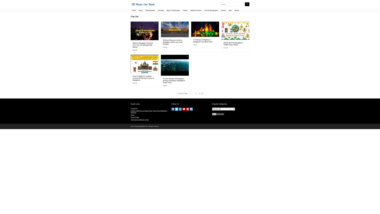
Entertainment (150, 10)
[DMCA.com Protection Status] (218, 114)
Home (134, 10)
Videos (185, 10)
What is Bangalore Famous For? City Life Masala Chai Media (143, 45)
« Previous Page (182, 93)
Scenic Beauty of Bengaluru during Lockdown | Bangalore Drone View (174, 81)
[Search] (247, 4)
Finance (223, 10)
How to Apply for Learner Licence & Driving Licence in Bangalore (143, 78)
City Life (135, 50)
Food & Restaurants (211, 10)
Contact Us (134, 108)
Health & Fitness (196, 10)
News (141, 10)
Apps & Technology (173, 10)
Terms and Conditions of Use (140, 120)
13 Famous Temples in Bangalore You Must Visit (202, 41)
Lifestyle (161, 10)
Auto (230, 10)
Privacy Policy (135, 117)
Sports (237, 10)
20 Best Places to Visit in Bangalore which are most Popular (173, 42)
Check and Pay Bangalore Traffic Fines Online (233, 44)
